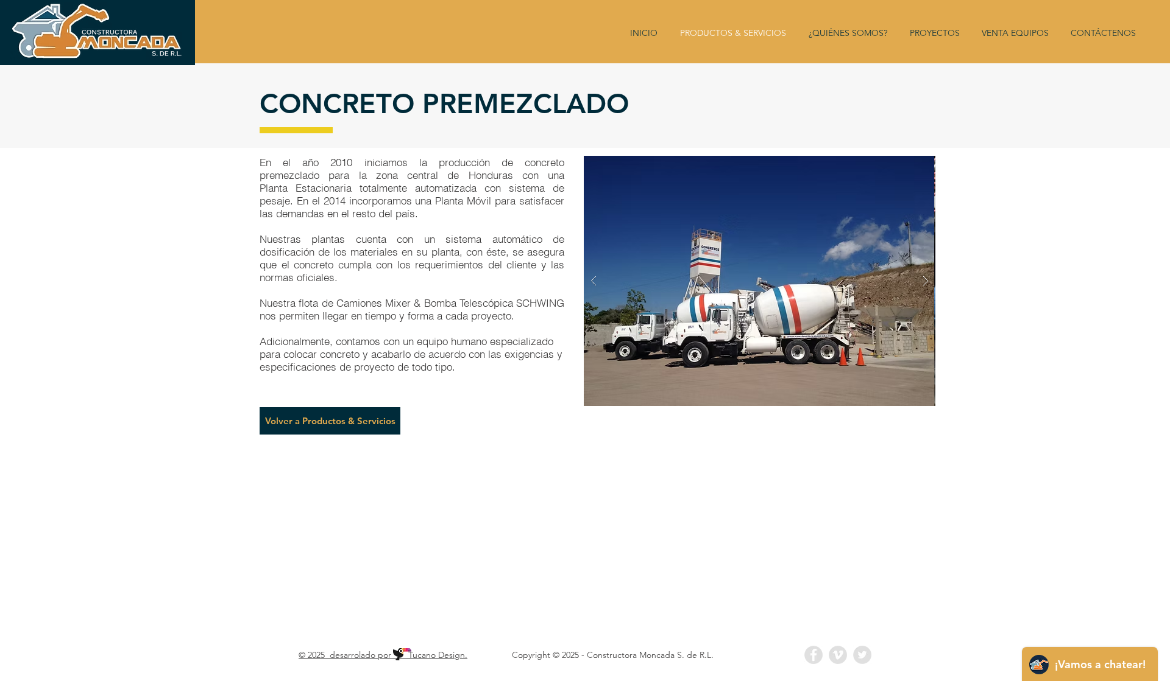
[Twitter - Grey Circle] (862, 655)
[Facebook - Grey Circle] (813, 655)
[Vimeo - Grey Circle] (838, 655)
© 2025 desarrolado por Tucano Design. (383, 654)
